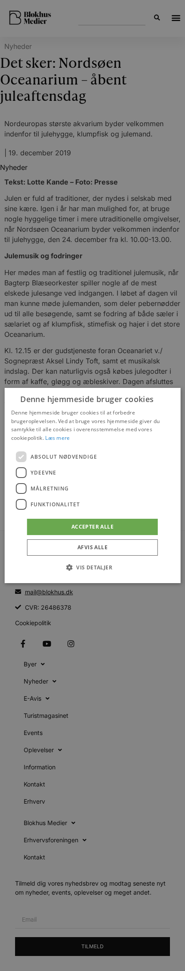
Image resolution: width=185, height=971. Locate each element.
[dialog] (93, 486)
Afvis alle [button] (92, 547)
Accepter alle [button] (92, 526)
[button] (92, 567)
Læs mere (57, 438)
